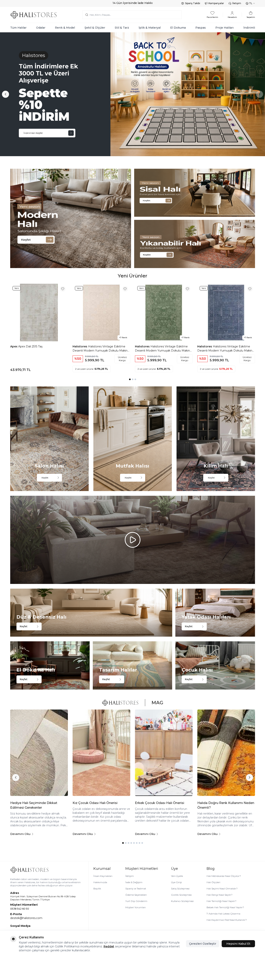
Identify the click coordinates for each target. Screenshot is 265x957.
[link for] (70, 218)
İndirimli (249, 27)
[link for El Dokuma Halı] (50, 665)
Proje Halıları (224, 27)
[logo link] (33, 15)
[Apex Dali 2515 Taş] (39, 312)
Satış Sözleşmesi (180, 888)
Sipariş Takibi (192, 3)
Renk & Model (65, 27)
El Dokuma (178, 27)
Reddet (109, 946)
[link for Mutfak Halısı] (132, 438)
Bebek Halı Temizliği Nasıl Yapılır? (225, 907)
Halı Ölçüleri (213, 882)
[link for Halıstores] (132, 94)
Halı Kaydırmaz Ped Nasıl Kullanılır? (227, 919)
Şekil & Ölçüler (95, 27)
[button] (5, 94)
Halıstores (80, 346)
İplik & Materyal (150, 27)
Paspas (200, 27)
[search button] (86, 14)
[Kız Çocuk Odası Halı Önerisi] (101, 753)
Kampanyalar (216, 3)
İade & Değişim (133, 882)
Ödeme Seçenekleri (136, 894)
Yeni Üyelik (177, 876)
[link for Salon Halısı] (49, 438)
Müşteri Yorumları (135, 907)
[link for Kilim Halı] (216, 438)
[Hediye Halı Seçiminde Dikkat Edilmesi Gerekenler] (39, 753)
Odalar (40, 27)
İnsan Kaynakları (102, 876)
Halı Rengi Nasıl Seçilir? (219, 894)
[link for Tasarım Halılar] (132, 665)
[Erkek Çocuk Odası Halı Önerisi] (164, 753)
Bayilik (97, 888)
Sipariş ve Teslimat (135, 888)
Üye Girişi (176, 882)
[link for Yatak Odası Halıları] (215, 613)
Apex (14, 346)
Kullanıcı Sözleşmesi (182, 901)
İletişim (236, 3)
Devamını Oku (20, 834)
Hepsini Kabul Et (238, 943)
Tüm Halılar (18, 27)
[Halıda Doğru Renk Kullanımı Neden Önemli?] (226, 753)
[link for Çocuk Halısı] (215, 665)
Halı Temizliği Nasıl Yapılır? (221, 901)
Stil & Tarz (122, 27)
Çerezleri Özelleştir (202, 943)
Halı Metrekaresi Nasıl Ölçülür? (224, 876)
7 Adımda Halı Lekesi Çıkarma (223, 913)
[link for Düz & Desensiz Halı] (91, 613)
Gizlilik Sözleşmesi (181, 894)
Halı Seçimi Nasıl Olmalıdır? (222, 888)
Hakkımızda (100, 882)
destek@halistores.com (26, 918)
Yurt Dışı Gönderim (136, 901)
